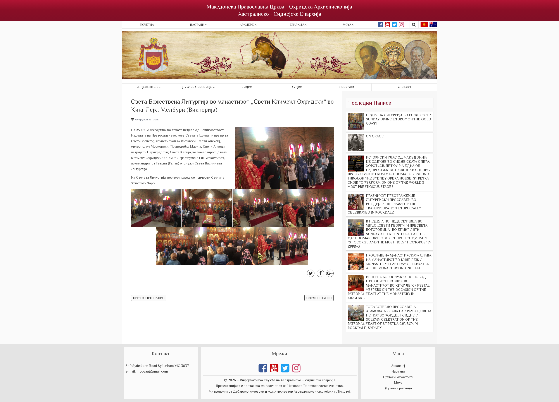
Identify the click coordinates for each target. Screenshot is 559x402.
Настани (197, 24)
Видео (247, 87)
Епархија (297, 24)
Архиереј (247, 24)
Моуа (398, 383)
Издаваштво (147, 87)
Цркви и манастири (398, 377)
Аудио (297, 87)
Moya (347, 24)
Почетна (147, 24)
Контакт (404, 87)
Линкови (346, 87)
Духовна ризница (197, 87)
